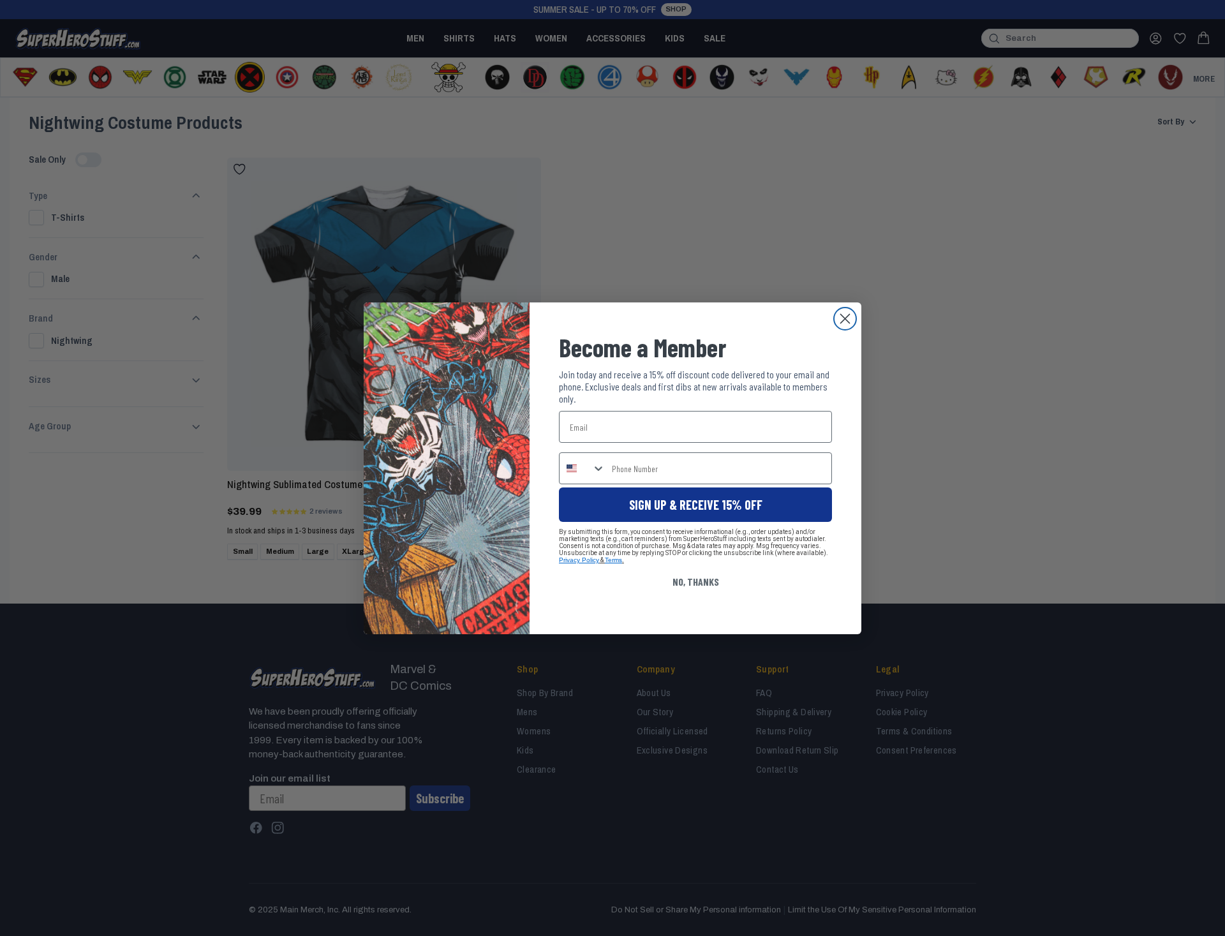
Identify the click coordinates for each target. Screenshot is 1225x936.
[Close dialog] (845, 319)
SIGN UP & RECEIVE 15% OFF (695, 504)
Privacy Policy (579, 559)
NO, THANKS (695, 582)
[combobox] (582, 468)
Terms (613, 559)
